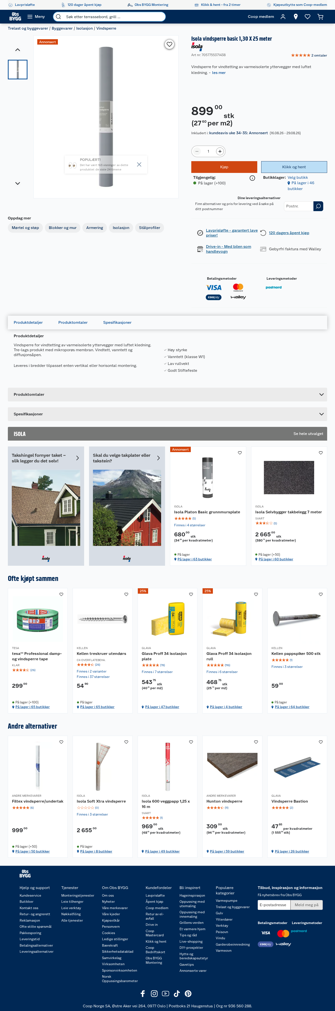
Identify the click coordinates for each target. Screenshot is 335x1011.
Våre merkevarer (115, 908)
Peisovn (222, 932)
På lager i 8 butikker (96, 851)
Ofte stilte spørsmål (36, 926)
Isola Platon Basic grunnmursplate (207, 512)
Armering (94, 227)
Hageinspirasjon (192, 895)
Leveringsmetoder (282, 278)
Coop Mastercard (155, 933)
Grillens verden (192, 923)
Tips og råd (188, 935)
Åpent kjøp (154, 901)
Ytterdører (224, 919)
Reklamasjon (30, 920)
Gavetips (187, 964)
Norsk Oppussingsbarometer (120, 979)
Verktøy (222, 925)
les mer (219, 72)
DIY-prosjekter (191, 948)
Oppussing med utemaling (192, 904)
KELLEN (82, 648)
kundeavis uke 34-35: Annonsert (238, 133)
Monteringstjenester (77, 895)
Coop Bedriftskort (155, 950)
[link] (309, 55)
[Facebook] (143, 993)
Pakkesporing (30, 933)
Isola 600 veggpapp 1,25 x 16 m (166, 804)
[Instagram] (154, 993)
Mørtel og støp (25, 227)
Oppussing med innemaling (192, 914)
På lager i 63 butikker (195, 559)
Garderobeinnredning (233, 944)
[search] (58, 17)
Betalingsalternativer (36, 945)
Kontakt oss (29, 908)
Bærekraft (110, 945)
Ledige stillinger (115, 939)
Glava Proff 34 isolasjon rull (229, 656)
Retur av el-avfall (155, 916)
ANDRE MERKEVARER (26, 795)
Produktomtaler (73, 322)
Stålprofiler (149, 227)
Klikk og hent (156, 941)
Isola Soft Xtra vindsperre (101, 801)
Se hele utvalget (308, 433)
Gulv (219, 913)
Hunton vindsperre (224, 801)
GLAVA (146, 648)
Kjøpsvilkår (111, 920)
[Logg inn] (283, 17)
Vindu (220, 938)
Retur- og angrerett (35, 914)
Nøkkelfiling (71, 914)
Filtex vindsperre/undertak (37, 801)
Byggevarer (62, 28)
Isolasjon (84, 28)
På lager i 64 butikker (292, 707)
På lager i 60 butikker (276, 559)
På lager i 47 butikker (162, 707)
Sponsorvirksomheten (119, 970)
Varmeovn (224, 950)
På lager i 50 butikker (32, 851)
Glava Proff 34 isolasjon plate (164, 656)
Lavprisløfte (155, 895)
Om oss (108, 895)
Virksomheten (113, 964)
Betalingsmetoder (222, 278)
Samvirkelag (111, 958)
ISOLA (178, 506)
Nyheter (108, 901)
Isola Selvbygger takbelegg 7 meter (288, 512)
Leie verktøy (71, 908)
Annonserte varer (193, 971)
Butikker (26, 901)
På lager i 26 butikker (292, 851)
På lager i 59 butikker (227, 851)
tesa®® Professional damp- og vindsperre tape (37, 656)
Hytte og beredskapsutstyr (194, 956)
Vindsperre (106, 28)
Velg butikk (298, 177)
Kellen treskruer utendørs (101, 653)
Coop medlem (157, 908)
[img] (208, 518)
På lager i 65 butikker (32, 707)
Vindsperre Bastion (289, 801)
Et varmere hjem (193, 929)
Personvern (111, 926)
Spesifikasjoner (117, 322)
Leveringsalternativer (36, 951)
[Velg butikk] (296, 17)
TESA (15, 648)
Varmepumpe (226, 901)
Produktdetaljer (28, 322)
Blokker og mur (63, 227)
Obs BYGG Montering (154, 960)
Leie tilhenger (72, 901)
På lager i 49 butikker (162, 851)
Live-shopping (191, 941)
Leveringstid (30, 939)
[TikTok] (176, 993)
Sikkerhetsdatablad (117, 951)
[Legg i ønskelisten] (169, 44)
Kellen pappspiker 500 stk (296, 653)
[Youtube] (165, 993)
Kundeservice (30, 895)
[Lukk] (139, 164)
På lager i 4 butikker (226, 707)
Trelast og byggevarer (28, 28)
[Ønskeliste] (307, 17)
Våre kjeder (111, 914)
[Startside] (15, 17)
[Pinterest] (188, 993)
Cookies (108, 933)
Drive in (152, 925)
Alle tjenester (72, 920)
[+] (220, 151)
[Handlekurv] (320, 17)
